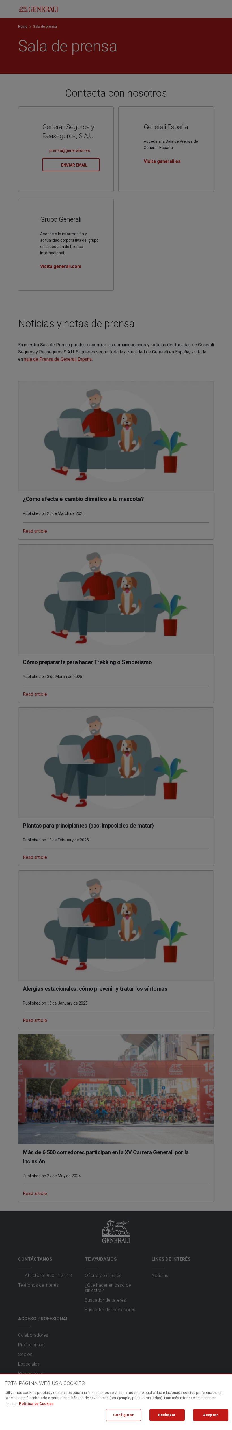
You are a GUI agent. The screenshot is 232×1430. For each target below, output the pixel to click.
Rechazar (167, 1415)
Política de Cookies (36, 1403)
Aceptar (210, 1415)
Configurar (123, 1415)
